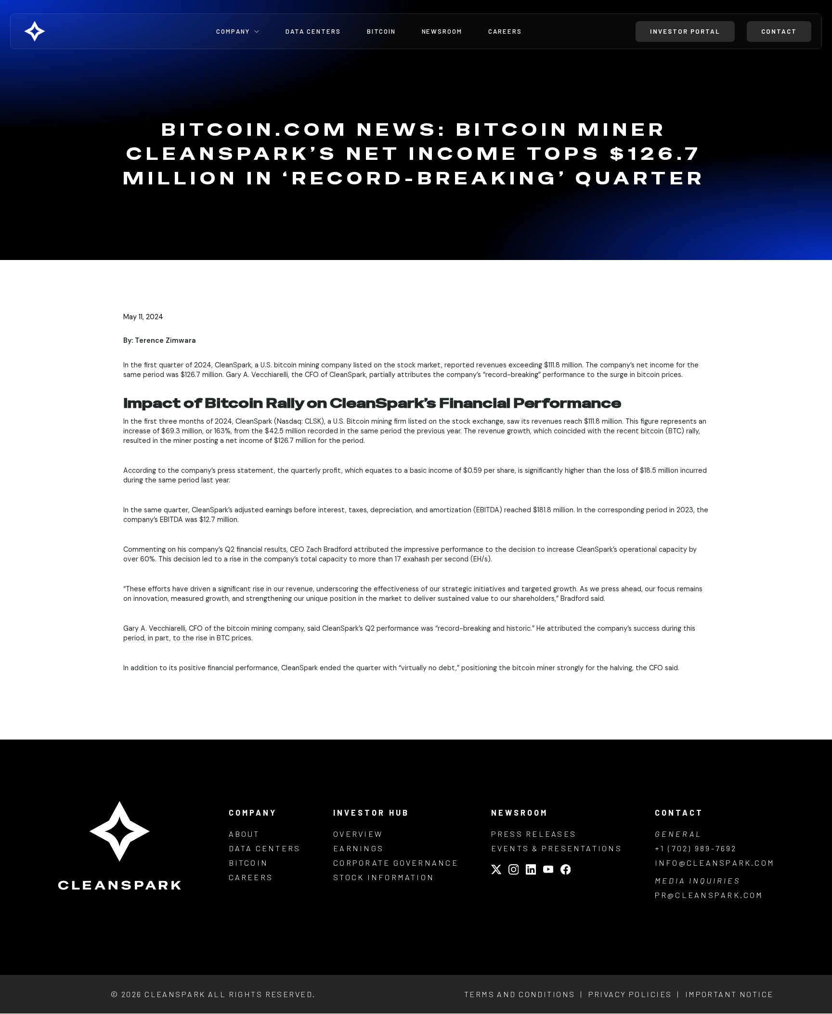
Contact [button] (779, 31)
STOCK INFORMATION (383, 877)
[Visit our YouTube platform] (548, 870)
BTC (674, 431)
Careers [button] (505, 31)
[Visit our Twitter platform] (496, 870)
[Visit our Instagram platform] (513, 870)
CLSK (313, 421)
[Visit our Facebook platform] (565, 870)
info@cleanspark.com (715, 862)
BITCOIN (249, 862)
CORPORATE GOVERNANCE (395, 862)
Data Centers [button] (313, 31)
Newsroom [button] (442, 31)
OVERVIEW (358, 833)
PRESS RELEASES (533, 833)
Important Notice (729, 994)
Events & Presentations (556, 848)
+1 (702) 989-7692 (696, 848)
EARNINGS (358, 848)
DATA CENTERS (265, 848)
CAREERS (251, 877)
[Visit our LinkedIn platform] (531, 870)
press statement (246, 470)
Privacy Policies (630, 994)
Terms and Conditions (519, 994)
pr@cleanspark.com (709, 894)
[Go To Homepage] (57, 31)
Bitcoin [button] (381, 31)
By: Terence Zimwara (159, 340)
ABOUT (244, 833)
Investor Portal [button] (685, 31)
